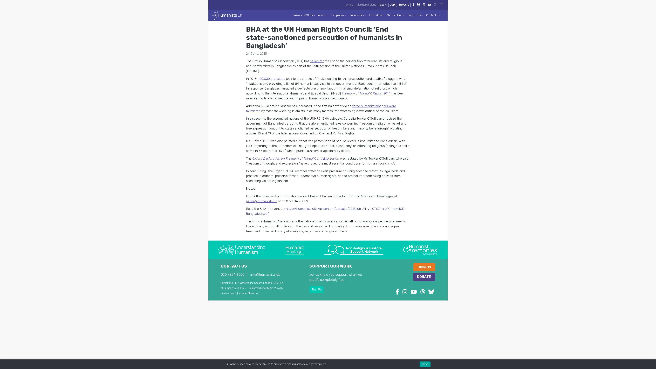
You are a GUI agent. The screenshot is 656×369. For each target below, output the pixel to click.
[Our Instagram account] (405, 293)
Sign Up (317, 289)
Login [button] (383, 4)
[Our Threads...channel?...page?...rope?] (422, 293)
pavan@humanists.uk (261, 201)
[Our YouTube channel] (413, 293)
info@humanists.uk (265, 274)
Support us (414, 15)
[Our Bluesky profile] (431, 293)
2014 (366, 93)
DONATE (404, 4)
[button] (435, 4)
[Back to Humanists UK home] (227, 15)
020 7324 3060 (232, 274)
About (321, 15)
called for (317, 61)
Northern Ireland (366, 4)
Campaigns (337, 15)
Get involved (394, 15)
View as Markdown (248, 293)
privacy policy (318, 364)
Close (425, 364)
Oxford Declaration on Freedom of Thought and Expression (295, 158)
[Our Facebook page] (397, 293)
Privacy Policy (229, 293)
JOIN (392, 4)
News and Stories (304, 15)
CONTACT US (234, 266)
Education (375, 15)
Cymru (349, 4)
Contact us (433, 15)
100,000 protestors (271, 79)
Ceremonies (357, 15)
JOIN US (424, 267)
